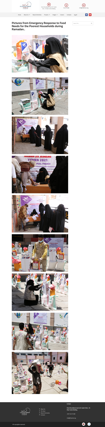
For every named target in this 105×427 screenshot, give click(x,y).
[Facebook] (86, 14)
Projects (46, 15)
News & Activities (37, 15)
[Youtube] (90, 14)
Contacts (69, 15)
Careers (62, 15)
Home (19, 15)
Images (54, 15)
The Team (43, 411)
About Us (26, 15)
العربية (75, 15)
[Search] (91, 23)
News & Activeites (45, 413)
